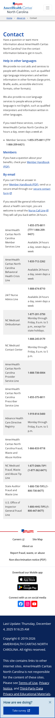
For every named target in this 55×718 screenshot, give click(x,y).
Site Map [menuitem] (38, 539)
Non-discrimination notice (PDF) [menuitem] (27, 559)
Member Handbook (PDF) (23, 184)
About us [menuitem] (27, 546)
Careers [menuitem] (17, 539)
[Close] (50, 702)
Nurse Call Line (37, 210)
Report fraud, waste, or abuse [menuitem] (27, 553)
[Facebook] (21, 604)
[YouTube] (34, 604)
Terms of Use (28, 683)
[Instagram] (27, 604)
